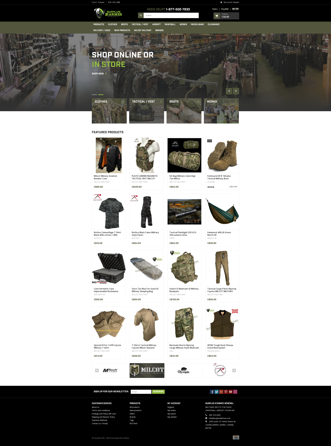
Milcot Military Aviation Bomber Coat (105, 177)
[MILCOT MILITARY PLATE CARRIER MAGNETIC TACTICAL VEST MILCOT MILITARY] (147, 155)
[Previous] (97, 370)
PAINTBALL (170, 24)
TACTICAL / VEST (140, 24)
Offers (132, 413)
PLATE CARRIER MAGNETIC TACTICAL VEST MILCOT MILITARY (145, 177)
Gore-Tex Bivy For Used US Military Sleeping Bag (145, 290)
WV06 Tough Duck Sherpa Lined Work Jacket (220, 346)
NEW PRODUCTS (122, 30)
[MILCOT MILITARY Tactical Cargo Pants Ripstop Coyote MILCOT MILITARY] (222, 268)
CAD (118, 2)
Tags (132, 420)
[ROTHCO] (183, 370)
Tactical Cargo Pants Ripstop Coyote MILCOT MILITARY (221, 290)
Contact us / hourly (100, 423)
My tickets (171, 413)
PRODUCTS (98, 24)
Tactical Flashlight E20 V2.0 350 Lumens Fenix (183, 233)
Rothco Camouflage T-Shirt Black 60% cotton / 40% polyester (107, 233)
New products (135, 410)
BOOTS (124, 24)
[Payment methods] (236, 437)
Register (170, 407)
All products (135, 407)
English (94, 2)
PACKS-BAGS (197, 24)
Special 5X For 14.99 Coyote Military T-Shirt (107, 346)
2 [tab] (100, 94)
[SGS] (220, 370)
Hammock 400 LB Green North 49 (219, 233)
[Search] (141, 15)
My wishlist (172, 417)
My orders (171, 410)
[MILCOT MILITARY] (110, 370)
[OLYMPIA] (147, 370)
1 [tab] (94, 94)
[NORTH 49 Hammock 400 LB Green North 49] (222, 211)
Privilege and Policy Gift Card (104, 413)
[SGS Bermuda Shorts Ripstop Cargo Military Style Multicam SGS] (184, 324)
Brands (159, 30)
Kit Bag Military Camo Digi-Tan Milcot (183, 177)
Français (101, 2)
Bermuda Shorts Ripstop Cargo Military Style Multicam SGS (184, 346)
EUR (109, 2)
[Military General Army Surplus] (113, 13)
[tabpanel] (165, 72)
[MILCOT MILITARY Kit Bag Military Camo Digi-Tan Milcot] (184, 155)
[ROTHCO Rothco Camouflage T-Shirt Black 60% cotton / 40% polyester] (109, 211)
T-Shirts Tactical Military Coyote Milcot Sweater (144, 346)
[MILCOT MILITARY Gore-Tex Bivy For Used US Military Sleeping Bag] (147, 268)
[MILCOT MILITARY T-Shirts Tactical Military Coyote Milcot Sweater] (147, 324)
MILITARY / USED (101, 30)
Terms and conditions (101, 410)
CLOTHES (112, 24)
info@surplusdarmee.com (219, 418)
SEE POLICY (98, 87)
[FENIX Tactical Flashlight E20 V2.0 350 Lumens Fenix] (184, 211)
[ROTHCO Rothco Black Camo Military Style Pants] (147, 211)
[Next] (234, 370)
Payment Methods (99, 420)
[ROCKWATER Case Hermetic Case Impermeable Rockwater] (109, 268)
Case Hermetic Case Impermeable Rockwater (106, 290)
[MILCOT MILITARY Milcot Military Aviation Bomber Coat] (109, 155)
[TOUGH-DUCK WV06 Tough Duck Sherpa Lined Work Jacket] (222, 324)
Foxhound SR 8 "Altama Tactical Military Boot (219, 177)
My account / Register (231, 2)
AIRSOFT (156, 24)
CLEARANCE (214, 24)
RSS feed (133, 423)
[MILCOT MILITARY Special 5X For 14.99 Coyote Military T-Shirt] (109, 324)
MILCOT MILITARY (142, 30)
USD (114, 2)
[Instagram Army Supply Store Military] (235, 392)
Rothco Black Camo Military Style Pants (145, 233)
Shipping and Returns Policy (103, 417)
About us (95, 407)
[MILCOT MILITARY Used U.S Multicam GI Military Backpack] (184, 268)
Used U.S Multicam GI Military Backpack (184, 290)
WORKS (183, 24)
